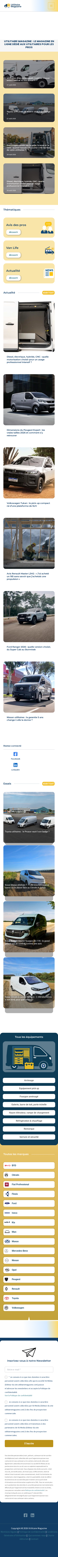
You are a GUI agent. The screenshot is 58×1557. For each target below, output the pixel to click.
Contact (34, 1538)
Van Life (12, 248)
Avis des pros (16, 225)
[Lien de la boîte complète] (29, 74)
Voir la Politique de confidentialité (18, 1395)
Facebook (15, 759)
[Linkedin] (15, 765)
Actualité (13, 270)
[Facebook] (15, 754)
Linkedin (15, 770)
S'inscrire (29, 1443)
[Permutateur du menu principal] (51, 5)
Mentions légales (9, 1531)
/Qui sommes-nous (37, 1535)
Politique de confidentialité (34, 1490)
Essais (7, 783)
